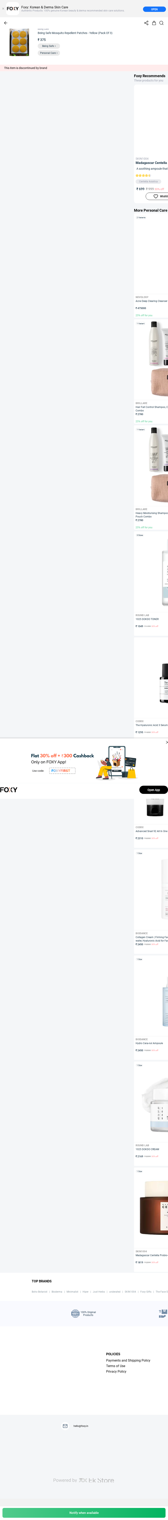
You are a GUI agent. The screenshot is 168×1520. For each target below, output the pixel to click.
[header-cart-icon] (154, 22)
